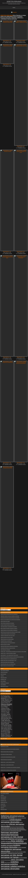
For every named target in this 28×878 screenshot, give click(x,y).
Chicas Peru (3, 804)
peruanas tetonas (23, 857)
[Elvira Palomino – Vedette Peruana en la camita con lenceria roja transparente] (20, 411)
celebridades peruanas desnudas (11, 821)
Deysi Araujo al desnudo (14, 826)
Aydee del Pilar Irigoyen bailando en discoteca (9, 646)
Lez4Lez (2, 675)
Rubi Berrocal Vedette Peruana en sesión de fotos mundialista (12, 656)
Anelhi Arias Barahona (6, 697)
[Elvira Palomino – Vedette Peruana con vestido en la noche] (20, 200)
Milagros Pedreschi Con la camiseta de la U (9, 658)
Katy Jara (8, 719)
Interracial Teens (4, 677)
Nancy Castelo (3, 729)
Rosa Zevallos (7, 731)
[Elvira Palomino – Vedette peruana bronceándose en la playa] (7, 306)
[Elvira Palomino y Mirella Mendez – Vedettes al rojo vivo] (20, 30)
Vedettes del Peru (4, 802)
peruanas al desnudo (14, 851)
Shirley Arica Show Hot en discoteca (7, 662)
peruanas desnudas (17, 853)
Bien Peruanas (3, 674)
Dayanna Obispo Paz (5, 702)
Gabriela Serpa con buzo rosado (7, 637)
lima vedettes (17, 841)
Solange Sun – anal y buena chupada (8, 762)
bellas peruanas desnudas (20, 817)
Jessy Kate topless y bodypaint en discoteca (9, 626)
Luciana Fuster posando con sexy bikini (8, 633)
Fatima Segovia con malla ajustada (7, 639)
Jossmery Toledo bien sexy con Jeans (8, 635)
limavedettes (7, 843)
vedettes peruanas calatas (9, 865)
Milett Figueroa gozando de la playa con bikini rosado (10, 632)
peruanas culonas (6, 853)
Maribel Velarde (4, 724)
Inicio (14, 7)
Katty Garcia (9, 718)
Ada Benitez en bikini (4, 746)
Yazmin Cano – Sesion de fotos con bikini (8, 653)
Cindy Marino (5, 700)
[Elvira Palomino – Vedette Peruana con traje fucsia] (7, 517)
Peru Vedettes (3, 681)
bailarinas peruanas (9, 816)
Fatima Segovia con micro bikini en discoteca (9, 630)
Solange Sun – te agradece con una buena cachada (10, 767)
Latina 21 (2, 807)
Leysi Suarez (4, 722)
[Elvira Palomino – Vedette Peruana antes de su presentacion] (20, 306)
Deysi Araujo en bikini (18, 829)
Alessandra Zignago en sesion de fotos (8, 648)
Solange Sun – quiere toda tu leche (7, 764)
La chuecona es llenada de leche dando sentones (10, 749)
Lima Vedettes (3, 684)
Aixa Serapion (4, 695)
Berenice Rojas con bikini (5, 644)
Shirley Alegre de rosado (5, 621)
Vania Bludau (8, 736)
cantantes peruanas (5, 820)
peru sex (15, 860)
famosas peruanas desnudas (9, 833)
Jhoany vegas (8, 717)
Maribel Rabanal (5, 723)
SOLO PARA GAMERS (5, 670)
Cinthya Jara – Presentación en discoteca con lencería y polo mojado (13, 651)
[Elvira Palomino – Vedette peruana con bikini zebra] (7, 30)
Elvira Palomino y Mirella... (21, 40)
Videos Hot (16, 744)
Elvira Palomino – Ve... (7, 40)
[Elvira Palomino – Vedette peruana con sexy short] (7, 54)
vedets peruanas (7, 862)
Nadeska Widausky (7, 728)
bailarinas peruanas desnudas (12, 817)
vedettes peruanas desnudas (13, 867)
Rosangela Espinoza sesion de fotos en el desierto (10, 617)
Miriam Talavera (4, 727)
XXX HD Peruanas (4, 672)
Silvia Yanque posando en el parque (7, 623)
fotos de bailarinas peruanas (11, 839)
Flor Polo (8, 711)
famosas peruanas (16, 830)
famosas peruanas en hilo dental (12, 836)
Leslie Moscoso (5, 720)
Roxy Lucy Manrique (4, 732)
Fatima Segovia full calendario (6, 759)
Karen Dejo (3, 718)
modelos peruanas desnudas (10, 846)
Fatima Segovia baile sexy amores (7, 751)
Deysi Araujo (6, 704)
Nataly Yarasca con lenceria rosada (7, 665)
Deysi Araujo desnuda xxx (9, 829)
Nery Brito (8, 729)
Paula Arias (5, 730)
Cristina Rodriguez (7, 701)
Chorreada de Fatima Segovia (6, 754)
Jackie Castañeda (5, 714)
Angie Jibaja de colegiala (5, 649)
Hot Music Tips (3, 679)
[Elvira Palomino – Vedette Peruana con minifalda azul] (7, 411)
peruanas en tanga (9, 857)
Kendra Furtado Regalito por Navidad (7, 624)
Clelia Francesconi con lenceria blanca (8, 642)
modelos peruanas (7, 845)
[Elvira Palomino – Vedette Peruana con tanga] (7, 200)
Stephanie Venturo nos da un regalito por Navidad (10, 616)
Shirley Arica (7, 733)
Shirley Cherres (5, 735)
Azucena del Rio (9, 698)
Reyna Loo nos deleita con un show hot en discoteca (10, 619)
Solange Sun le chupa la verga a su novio (8, 770)
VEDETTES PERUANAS (14, 1)
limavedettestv (20, 843)
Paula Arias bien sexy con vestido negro (8, 664)
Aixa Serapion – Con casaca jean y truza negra (9, 655)
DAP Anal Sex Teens (4, 686)
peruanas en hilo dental (11, 855)
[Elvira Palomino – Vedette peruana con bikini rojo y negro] (20, 95)
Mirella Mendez (8, 725)
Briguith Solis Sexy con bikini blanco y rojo (8, 660)
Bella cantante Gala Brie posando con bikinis (9, 628)
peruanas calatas (22, 851)
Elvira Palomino (5, 708)
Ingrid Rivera (3, 712)
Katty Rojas (3, 719)
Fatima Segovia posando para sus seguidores (9, 614)
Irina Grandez (5, 713)
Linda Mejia (9, 722)
